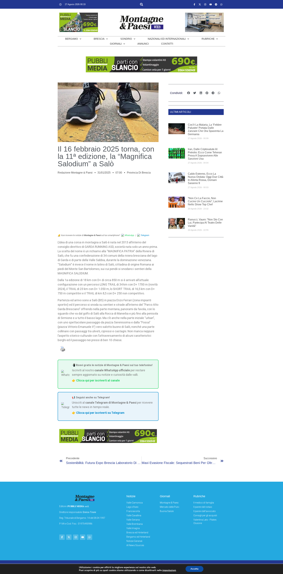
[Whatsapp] (221, 4)
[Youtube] (210, 4)
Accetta (194, 568)
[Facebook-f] (194, 4)
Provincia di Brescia (139, 172)
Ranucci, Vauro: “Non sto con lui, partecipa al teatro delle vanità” (205, 222)
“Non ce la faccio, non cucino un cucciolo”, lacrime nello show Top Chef (205, 201)
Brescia (99, 38)
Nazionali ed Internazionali (167, 38)
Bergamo (71, 38)
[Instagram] (205, 4)
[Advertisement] (108, 206)
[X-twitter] (200, 4)
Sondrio (126, 38)
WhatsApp (129, 235)
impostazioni (169, 570)
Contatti (167, 43)
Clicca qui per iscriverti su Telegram (100, 412)
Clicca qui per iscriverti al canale (98, 380)
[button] (141, 4)
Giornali (116, 43)
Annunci (143, 43)
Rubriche (208, 38)
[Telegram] (216, 4)
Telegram (145, 235)
